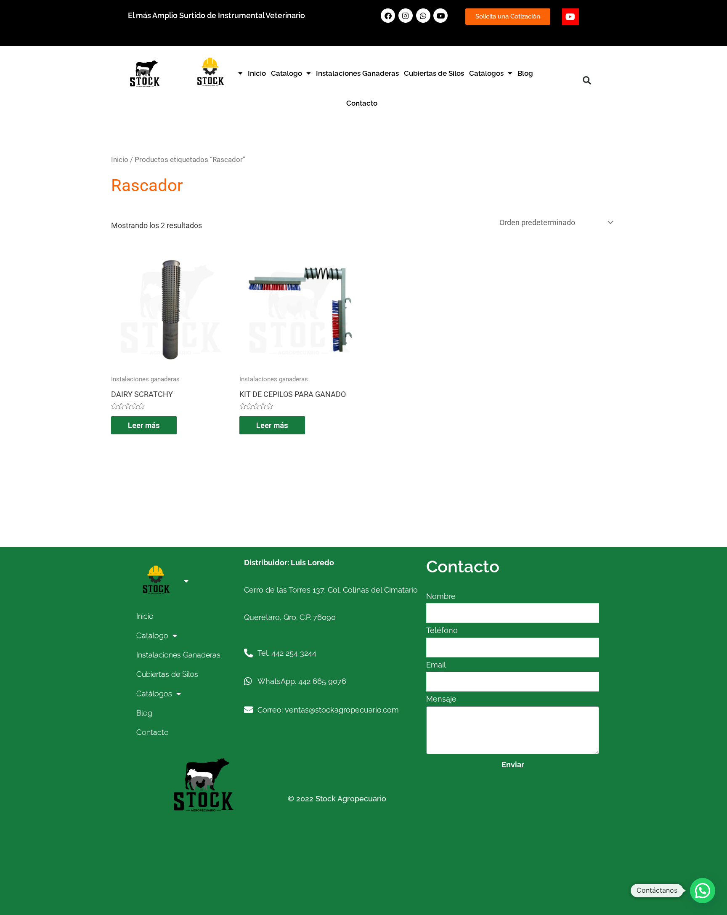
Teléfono (442, 630)
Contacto (361, 103)
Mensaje (441, 698)
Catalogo (286, 73)
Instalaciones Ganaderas (357, 73)
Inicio (257, 73)
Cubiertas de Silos (434, 73)
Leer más (144, 425)
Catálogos (486, 73)
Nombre (441, 596)
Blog (525, 73)
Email (436, 664)
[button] (586, 80)
